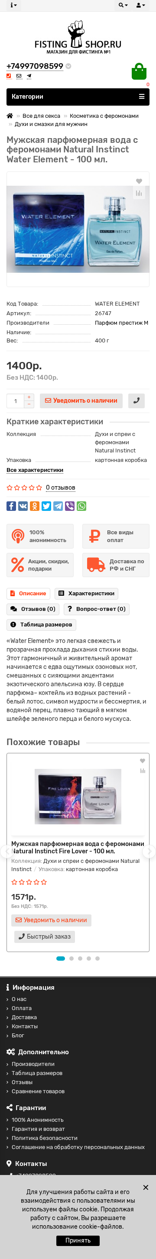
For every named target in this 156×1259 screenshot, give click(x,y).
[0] (139, 71)
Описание (32, 593)
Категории (27, 96)
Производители (33, 1064)
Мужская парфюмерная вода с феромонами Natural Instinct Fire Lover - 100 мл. (77, 847)
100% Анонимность (37, 1120)
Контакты (25, 1026)
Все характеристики (34, 470)
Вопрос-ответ (101, 609)
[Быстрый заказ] (136, 401)
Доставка (24, 1017)
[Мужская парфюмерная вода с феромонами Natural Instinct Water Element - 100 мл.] (78, 229)
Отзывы (22, 1082)
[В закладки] (139, 181)
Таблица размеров (46, 624)
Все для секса (41, 116)
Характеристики (91, 593)
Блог (18, 1035)
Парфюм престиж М (121, 323)
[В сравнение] (139, 193)
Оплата (22, 1008)
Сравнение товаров (38, 1091)
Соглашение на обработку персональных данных (78, 1147)
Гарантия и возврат (38, 1129)
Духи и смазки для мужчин (51, 124)
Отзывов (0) (38, 609)
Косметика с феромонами (104, 116)
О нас (19, 999)
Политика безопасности (45, 1138)
